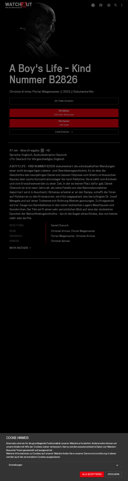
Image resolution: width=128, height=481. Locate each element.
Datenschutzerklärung (95, 453)
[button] (64, 465)
